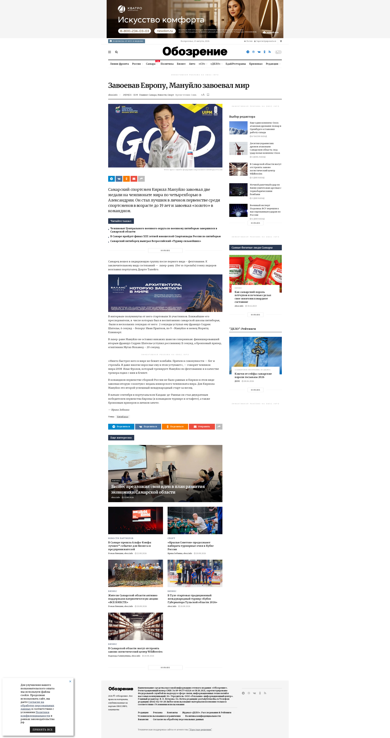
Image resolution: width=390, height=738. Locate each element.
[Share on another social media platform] (141, 179)
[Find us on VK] (259, 52)
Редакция (272, 63)
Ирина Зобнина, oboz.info (180, 553)
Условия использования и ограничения (159, 716)
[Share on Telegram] (111, 179)
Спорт (170, 95)
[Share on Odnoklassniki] (126, 179)
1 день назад (258, 157)
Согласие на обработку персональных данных (178, 719)
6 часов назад (259, 136)
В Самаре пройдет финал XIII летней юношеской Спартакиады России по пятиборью (165, 236)
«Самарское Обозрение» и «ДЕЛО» (253, 370)
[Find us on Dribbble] (253, 52)
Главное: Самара (148, 95)
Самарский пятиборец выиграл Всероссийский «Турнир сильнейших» (155, 241)
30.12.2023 (252, 306)
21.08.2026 (128, 497)
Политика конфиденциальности (203, 716)
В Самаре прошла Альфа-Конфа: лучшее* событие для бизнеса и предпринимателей (129, 546)
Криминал (255, 63)
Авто (192, 63)
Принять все (43, 729)
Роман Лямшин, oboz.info (120, 553)
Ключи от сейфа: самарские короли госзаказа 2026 (253, 375)
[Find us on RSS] (270, 52)
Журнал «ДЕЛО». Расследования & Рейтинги (206, 712)
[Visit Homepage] (195, 52)
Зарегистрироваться (266, 41)
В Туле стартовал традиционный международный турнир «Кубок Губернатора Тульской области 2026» (192, 599)
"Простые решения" (200, 729)
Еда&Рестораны (236, 63)
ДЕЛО (237, 381)
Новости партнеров (120, 538)
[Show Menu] (109, 52)
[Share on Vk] (119, 179)
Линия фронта (119, 63)
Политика (167, 63)
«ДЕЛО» (215, 63)
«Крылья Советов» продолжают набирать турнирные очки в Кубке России (191, 546)
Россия (136, 63)
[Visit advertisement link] (195, 19)
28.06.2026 (248, 381)
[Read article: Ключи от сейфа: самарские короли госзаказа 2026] (255, 355)
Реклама (157, 712)
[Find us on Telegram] (247, 52)
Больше (165, 250)
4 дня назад (258, 219)
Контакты (172, 712)
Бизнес (181, 63)
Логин (249, 41)
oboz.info (112, 95)
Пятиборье (122, 417)
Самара (151, 63)
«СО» (202, 63)
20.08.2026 (200, 553)
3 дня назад (257, 177)
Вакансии (143, 719)
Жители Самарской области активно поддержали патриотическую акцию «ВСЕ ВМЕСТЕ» (133, 599)
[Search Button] (116, 52)
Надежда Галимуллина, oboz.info (124, 656)
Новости (162, 95)
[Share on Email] (134, 179)
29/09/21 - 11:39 (130, 95)
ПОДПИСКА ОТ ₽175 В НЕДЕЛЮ (128, 41)
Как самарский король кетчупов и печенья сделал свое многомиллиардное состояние (253, 296)
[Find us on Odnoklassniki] (265, 52)
